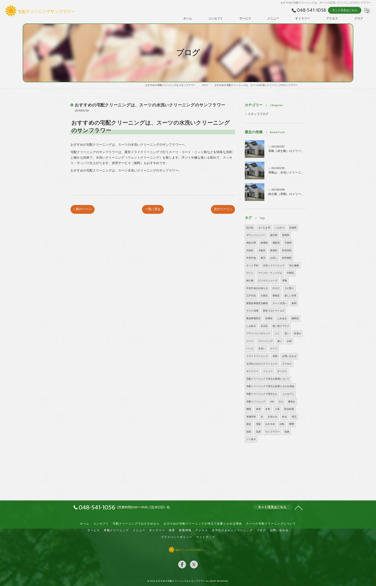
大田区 (264, 296)
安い (287, 333)
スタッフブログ (258, 114)
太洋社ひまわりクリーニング (261, 364)
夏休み (291, 402)
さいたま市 (264, 228)
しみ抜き (251, 326)
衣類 (275, 356)
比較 (282, 424)
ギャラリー (252, 371)
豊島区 (276, 296)
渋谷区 (250, 250)
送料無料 (287, 258)
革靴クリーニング (116, 530)
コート (250, 341)
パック (250, 348)
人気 (277, 409)
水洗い (262, 348)
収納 (287, 432)
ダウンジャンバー (256, 235)
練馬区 (295, 318)
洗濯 (258, 432)
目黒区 (269, 318)
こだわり (280, 228)
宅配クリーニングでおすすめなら (136, 524)
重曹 (291, 424)
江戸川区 (251, 296)
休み (284, 417)
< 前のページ (82, 209)
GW (272, 402)
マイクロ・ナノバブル (270, 273)
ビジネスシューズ (267, 281)
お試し (273, 258)
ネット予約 (252, 265)
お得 (289, 341)
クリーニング (265, 341)
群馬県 (285, 235)
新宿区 (273, 250)
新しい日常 (290, 296)
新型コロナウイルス (274, 311)
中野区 (290, 273)
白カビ (276, 288)
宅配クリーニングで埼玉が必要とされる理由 (270, 386)
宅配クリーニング (256, 402)
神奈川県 (251, 243)
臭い (279, 341)
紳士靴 (250, 281)
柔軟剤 (276, 243)
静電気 (264, 243)
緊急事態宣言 (253, 318)
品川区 (250, 228)
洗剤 (248, 432)
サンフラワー (272, 432)
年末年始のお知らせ (257, 288)
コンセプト (288, 394)
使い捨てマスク (281, 326)
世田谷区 (287, 250)
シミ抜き (251, 439)
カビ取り (289, 288)
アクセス (287, 364)
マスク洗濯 (252, 311)
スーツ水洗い (280, 303)
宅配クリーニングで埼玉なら (261, 394)
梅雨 (248, 409)
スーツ (273, 348)
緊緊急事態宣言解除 (257, 303)
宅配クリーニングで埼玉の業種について (267, 379)
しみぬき (282, 318)
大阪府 (262, 250)
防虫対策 (289, 409)
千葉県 (288, 243)
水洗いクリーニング (274, 265)
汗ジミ (250, 273)
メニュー (268, 371)
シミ (277, 333)
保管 (258, 409)
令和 (267, 409)
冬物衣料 (251, 417)
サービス (282, 371)
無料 (294, 303)
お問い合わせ (289, 356)
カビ (280, 402)
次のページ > (223, 209)
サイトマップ (205, 537)
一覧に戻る (153, 209)
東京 (263, 258)
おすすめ (270, 424)
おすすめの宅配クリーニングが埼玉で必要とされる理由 (203, 524)
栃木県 (273, 235)
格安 (248, 424)
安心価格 (294, 265)
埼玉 (294, 417)
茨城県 (292, 228)
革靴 (284, 281)
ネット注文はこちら (344, 10)
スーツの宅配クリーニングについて (271, 524)
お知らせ (272, 417)
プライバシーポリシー (258, 333)
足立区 (264, 326)
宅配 (258, 424)
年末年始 (251, 258)
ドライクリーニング (257, 356)
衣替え (297, 333)
